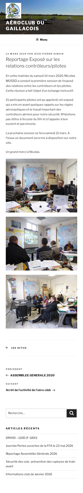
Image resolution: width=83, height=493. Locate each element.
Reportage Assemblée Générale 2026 (31, 453)
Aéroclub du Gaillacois (25, 25)
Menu (43, 39)
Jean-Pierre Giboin (49, 53)
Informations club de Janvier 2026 (29, 474)
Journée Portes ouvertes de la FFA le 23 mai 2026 (39, 446)
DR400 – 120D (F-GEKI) (21, 438)
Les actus (19, 348)
